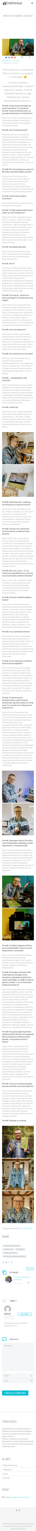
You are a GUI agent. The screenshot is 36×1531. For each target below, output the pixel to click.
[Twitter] (9, 57)
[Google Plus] (12, 57)
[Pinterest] (15, 57)
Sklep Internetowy (10, 1465)
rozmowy (16, 60)
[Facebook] (6, 57)
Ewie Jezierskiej (25, 1228)
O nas (5, 1474)
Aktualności (7, 1469)
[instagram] (19, 1510)
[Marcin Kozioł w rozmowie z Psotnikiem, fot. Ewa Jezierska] (18, 448)
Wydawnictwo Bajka (10, 1253)
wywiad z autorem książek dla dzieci (15, 1256)
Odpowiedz (24, 1314)
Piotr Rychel (20, 1249)
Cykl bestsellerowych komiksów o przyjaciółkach (22, 1279)
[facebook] (17, 1510)
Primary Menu (32, 3)
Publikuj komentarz (15, 1393)
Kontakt (6, 1478)
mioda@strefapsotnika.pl (19, 1497)
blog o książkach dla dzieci (12, 1246)
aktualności (6, 60)
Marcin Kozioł (8, 1249)
